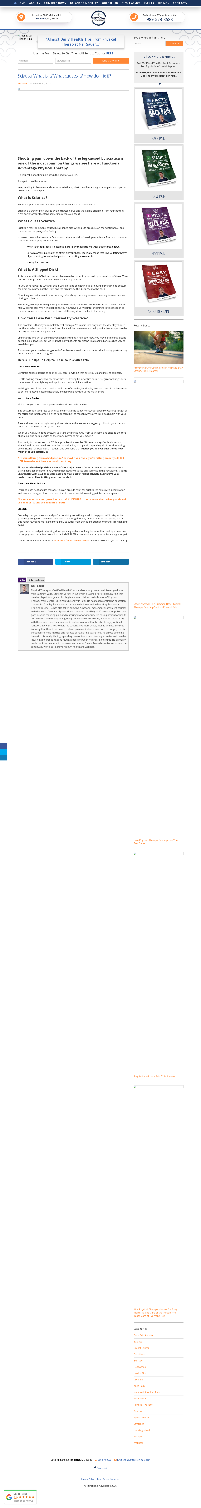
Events (149, 3)
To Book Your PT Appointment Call (160, 18)
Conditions (140, 1354)
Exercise (138, 1360)
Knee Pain (139, 1386)
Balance (138, 1341)
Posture (138, 1411)
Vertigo (138, 1436)
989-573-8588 (104, 1459)
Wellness (138, 1442)
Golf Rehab (110, 3)
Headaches (140, 1367)
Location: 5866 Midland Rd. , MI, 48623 (46, 17)
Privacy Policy (87, 1479)
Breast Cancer (141, 1348)
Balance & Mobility (84, 3)
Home (21, 3)
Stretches (139, 1423)
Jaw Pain (138, 1379)
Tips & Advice (131, 3)
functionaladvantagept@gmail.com (133, 1459)
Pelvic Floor (140, 1398)
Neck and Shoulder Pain (147, 1392)
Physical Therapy (143, 1404)
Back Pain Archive (143, 1335)
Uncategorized (142, 1430)
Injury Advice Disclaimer (108, 1479)
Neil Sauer (23, 83)
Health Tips (140, 1373)
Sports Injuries (142, 1417)
